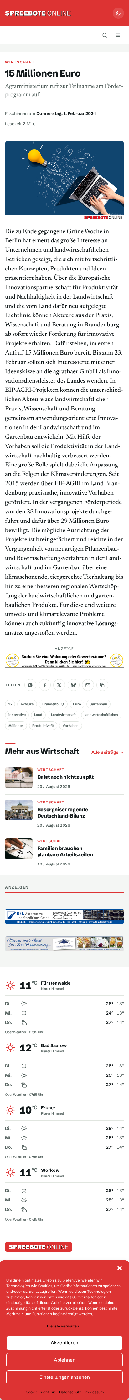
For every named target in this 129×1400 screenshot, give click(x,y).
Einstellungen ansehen (64, 1377)
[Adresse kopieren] (102, 685)
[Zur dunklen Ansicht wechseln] (118, 13)
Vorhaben (71, 725)
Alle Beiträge (104, 752)
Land (38, 715)
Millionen (16, 725)
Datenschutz (70, 1392)
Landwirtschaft (63, 715)
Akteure (27, 704)
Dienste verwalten (63, 1326)
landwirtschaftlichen (101, 715)
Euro (77, 704)
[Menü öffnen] (118, 35)
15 (10, 704)
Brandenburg (53, 704)
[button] (119, 1268)
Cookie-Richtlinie (41, 1392)
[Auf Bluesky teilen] (74, 685)
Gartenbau (98, 704)
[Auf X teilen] (59, 685)
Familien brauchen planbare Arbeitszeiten (65, 851)
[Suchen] (105, 35)
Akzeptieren (64, 1343)
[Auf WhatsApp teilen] (30, 685)
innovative (17, 715)
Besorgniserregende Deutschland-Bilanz (62, 812)
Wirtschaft (19, 62)
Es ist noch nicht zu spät (65, 777)
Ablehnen (64, 1360)
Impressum (94, 1392)
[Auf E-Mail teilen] (88, 685)
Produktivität (43, 725)
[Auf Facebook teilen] (45, 685)
